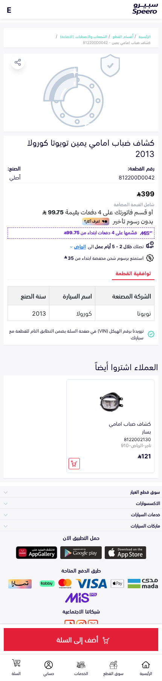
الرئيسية (145, 36)
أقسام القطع (123, 36)
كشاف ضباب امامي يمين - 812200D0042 (117, 42)
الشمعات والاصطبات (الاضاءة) (83, 36)
